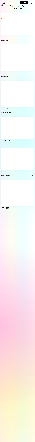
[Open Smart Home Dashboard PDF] (17, 193)
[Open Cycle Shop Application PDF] (17, 128)
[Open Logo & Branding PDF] (17, 24)
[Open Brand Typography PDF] (17, 94)
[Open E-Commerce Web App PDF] (17, 159)
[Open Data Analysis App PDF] (17, 57)
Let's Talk (24, 2)
